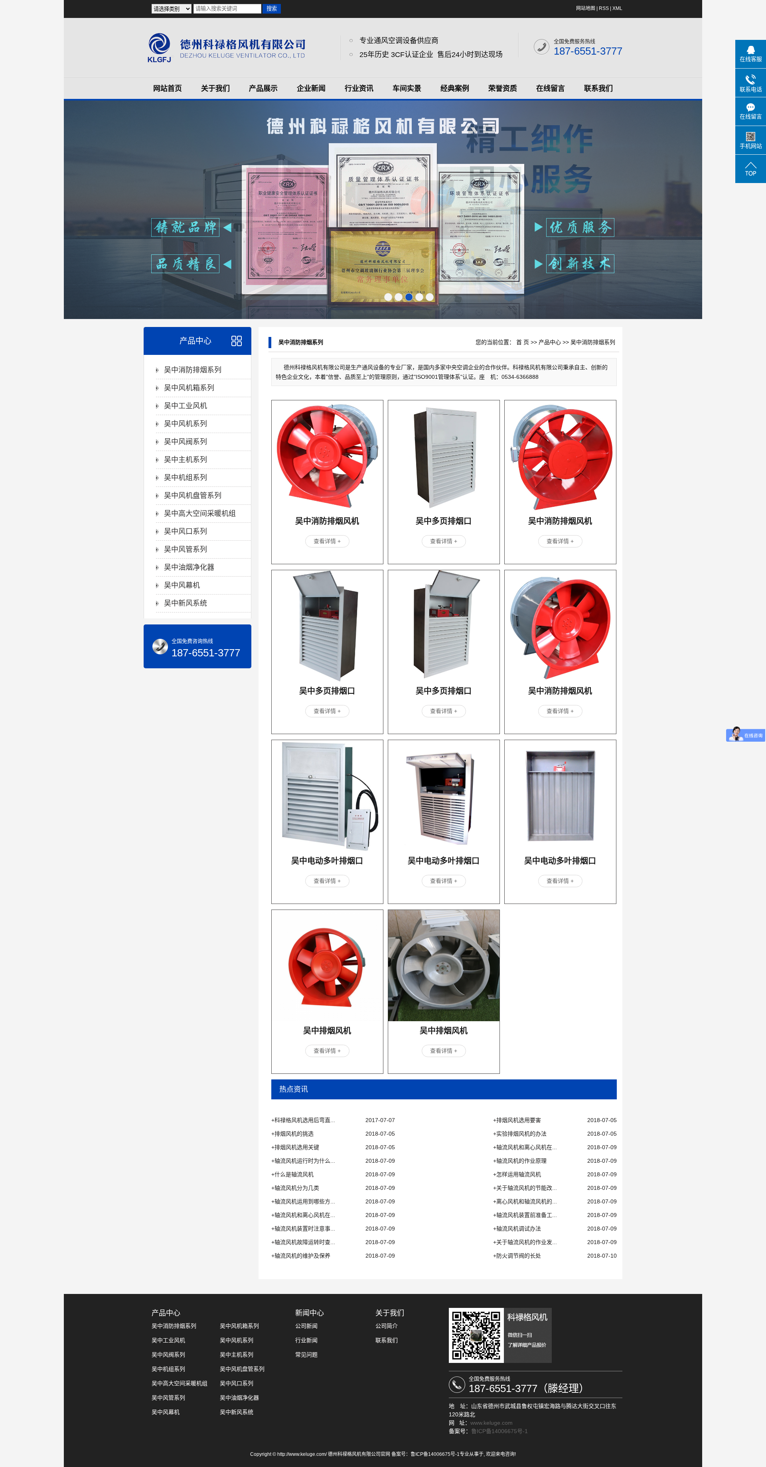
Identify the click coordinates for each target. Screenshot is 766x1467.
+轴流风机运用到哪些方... (303, 1201)
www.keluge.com (491, 1423)
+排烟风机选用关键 (295, 1147)
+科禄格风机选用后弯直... (303, 1120)
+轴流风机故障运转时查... (303, 1242)
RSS (604, 8)
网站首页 (167, 89)
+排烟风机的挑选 (292, 1133)
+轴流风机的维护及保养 (300, 1255)
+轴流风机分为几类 (295, 1188)
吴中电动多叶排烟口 (327, 861)
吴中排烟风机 (327, 1030)
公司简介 (386, 1326)
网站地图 (585, 8)
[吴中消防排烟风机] (327, 456)
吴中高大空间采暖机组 (200, 514)
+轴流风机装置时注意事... (303, 1228)
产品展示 (263, 89)
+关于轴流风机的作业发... (525, 1242)
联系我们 (598, 89)
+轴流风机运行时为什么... (303, 1161)
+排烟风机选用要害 (517, 1120)
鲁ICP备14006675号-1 (499, 1431)
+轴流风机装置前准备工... (525, 1215)
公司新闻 (306, 1326)
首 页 (522, 342)
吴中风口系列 (185, 532)
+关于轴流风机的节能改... (525, 1188)
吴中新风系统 (185, 603)
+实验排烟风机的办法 (520, 1133)
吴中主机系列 (185, 460)
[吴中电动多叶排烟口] (327, 795)
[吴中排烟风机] (327, 965)
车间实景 (407, 89)
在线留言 (550, 89)
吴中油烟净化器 (189, 567)
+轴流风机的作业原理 (520, 1161)
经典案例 (454, 89)
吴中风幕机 (182, 585)
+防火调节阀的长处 (517, 1255)
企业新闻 (311, 89)
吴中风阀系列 (185, 442)
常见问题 (306, 1354)
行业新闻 (306, 1340)
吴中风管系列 (185, 549)
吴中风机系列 (185, 424)
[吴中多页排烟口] (443, 456)
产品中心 (195, 341)
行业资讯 (359, 89)
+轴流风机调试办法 (517, 1228)
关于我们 (215, 89)
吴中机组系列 (185, 478)
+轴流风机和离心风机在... (525, 1147)
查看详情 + (327, 541)
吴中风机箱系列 (189, 388)
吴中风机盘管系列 (192, 496)
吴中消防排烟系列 (192, 370)
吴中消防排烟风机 (327, 521)
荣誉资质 (502, 89)
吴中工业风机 (185, 406)
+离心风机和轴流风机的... (525, 1201)
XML (617, 8)
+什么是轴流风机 (292, 1174)
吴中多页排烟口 (444, 521)
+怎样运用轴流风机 (517, 1174)
